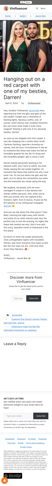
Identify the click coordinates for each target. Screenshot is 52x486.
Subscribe (33, 298)
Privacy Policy (26, 447)
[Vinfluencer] (6, 8)
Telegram (11, 443)
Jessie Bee (40, 16)
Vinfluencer (18, 8)
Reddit (20, 443)
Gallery (23, 16)
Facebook (42, 439)
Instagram (21, 439)
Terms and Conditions (35, 443)
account (7, 206)
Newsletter (10, 439)
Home (8, 16)
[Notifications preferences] (4, 480)
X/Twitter (32, 439)
